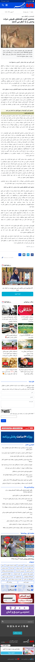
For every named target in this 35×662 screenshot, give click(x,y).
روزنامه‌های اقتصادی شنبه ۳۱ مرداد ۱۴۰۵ (22, 559)
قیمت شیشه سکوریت (11, 565)
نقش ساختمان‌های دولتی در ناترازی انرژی (22, 495)
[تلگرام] (27, 626)
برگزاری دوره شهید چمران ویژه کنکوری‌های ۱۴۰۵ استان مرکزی (17, 480)
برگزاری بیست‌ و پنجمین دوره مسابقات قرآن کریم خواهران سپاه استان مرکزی (17, 448)
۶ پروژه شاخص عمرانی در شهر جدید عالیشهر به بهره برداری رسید (17, 453)
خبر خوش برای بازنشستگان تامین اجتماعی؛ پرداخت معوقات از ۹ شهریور (17, 508)
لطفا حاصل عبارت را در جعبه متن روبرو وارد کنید (22, 414)
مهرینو (3, 579)
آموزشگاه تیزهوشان (28, 577)
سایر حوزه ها (25, 12)
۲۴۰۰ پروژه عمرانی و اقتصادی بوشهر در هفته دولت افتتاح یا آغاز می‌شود (17, 460)
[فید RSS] (13, 626)
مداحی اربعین (29, 571)
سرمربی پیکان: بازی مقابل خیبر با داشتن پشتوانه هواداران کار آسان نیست (17, 475)
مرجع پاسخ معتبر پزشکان (8, 571)
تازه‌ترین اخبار (29, 445)
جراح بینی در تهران (29, 565)
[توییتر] (19, 626)
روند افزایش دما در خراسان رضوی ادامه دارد (22, 517)
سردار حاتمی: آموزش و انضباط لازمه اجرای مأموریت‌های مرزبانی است (17, 513)
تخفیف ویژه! (11, 653)
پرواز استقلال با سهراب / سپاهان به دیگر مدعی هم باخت (18, 468)
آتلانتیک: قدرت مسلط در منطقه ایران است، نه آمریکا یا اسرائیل (17, 483)
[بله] (24, 626)
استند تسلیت (5, 568)
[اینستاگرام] (21, 626)
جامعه (32, 12)
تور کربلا (12, 568)
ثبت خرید (17, 294)
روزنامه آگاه (9, 582)
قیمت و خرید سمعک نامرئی (14, 579)
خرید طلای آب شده (28, 568)
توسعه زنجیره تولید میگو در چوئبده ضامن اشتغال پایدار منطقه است (17, 528)
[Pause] (4, 283)
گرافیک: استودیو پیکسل (13, 659)
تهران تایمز (26, 582)
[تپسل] (2, 265)
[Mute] (6, 283)
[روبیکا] (16, 626)
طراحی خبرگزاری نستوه (26, 659)
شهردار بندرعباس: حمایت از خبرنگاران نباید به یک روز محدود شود (16, 465)
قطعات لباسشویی (6, 574)
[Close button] (34, 645)
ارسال (3, 421)
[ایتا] (8, 626)
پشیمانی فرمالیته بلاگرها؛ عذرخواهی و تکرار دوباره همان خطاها (17, 504)
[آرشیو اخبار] (11, 626)
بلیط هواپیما (18, 577)
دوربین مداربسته (20, 571)
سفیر (3, 565)
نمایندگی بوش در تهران (7, 577)
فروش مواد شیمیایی (28, 574)
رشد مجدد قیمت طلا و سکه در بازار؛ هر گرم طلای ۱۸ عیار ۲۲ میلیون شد (17, 499)
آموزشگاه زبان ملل (28, 579)
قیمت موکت (19, 568)
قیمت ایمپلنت (16, 574)
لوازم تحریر (20, 565)
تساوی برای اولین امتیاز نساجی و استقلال (22, 471)
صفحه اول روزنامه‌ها (27, 533)
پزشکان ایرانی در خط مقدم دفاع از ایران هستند (21, 456)
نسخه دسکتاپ (17, 633)
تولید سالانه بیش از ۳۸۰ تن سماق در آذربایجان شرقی (19, 521)
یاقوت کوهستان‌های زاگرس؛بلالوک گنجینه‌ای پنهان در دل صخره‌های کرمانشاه (19, 491)
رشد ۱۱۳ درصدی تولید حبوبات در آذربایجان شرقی (20, 524)
